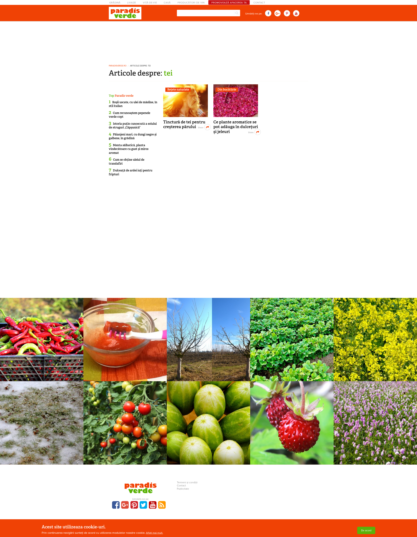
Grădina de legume (125, 417)
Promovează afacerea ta (229, 2)
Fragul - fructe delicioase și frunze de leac (292, 422)
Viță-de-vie (150, 2)
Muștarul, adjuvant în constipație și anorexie (375, 341)
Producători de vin (191, 2)
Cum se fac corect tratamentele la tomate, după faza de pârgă (125, 424)
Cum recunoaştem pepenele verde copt (129, 115)
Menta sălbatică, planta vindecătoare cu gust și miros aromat (128, 149)
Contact (259, 2)
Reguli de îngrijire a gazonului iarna (42, 422)
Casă (167, 2)
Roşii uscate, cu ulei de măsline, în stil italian (133, 104)
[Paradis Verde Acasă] (125, 13)
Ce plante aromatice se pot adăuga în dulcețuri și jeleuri (235, 126)
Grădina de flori (42, 417)
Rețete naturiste (178, 89)
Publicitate (183, 488)
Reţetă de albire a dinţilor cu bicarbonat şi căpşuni (125, 341)
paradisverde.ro (117, 66)
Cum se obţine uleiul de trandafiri (126, 161)
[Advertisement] (208, 41)
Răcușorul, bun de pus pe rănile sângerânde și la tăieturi (375, 424)
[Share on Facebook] (200, 127)
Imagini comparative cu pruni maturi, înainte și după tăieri (208, 341)
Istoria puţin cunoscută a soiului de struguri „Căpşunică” (133, 125)
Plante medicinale (375, 333)
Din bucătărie (226, 89)
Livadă (131, 2)
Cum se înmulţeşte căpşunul (292, 338)
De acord (366, 530)
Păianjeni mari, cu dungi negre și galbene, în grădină (133, 136)
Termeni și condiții (187, 482)
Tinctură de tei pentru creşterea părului (184, 124)
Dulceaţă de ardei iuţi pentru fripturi (130, 172)
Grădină (115, 2)
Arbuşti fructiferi (292, 333)
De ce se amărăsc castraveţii (209, 422)
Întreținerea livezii (208, 333)
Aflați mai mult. (154, 533)
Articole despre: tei (140, 66)
